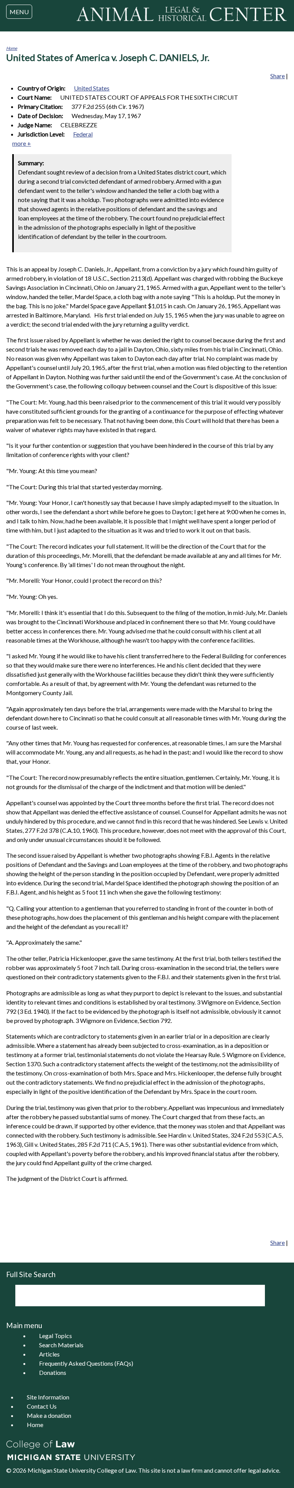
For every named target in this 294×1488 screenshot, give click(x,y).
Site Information (48, 1397)
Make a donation (49, 1415)
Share (277, 75)
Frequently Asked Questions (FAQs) (86, 1363)
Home (11, 48)
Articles (49, 1354)
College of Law (116, 1470)
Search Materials (61, 1344)
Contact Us (42, 1406)
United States (91, 88)
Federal (83, 134)
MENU (19, 11)
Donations (52, 1372)
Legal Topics (55, 1335)
